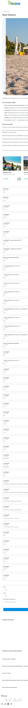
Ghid (10, 699)
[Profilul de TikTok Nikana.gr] (5, 704)
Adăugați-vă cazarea (17, 700)
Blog (15, 699)
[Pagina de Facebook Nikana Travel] (11, 704)
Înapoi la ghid (6, 11)
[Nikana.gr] (14, 3)
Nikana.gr (4, 696)
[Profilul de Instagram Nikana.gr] (2, 704)
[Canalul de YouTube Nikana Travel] (8, 704)
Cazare (5, 699)
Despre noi (8, 700)
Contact (20, 699)
